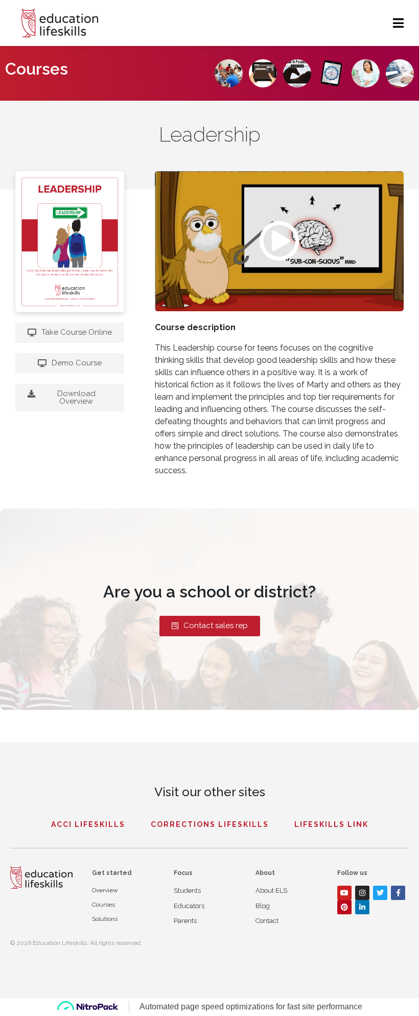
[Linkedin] (362, 907)
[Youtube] (344, 893)
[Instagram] (362, 893)
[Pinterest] (344, 907)
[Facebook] (398, 893)
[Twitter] (380, 893)
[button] (279, 241)
